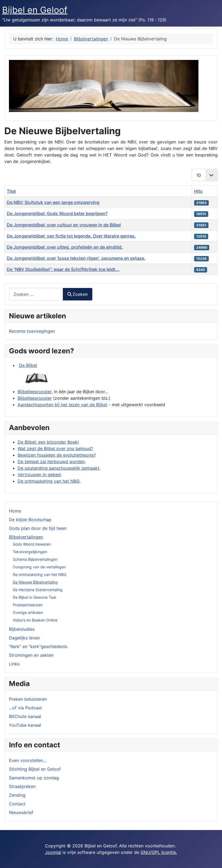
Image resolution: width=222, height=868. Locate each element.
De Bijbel (28, 365)
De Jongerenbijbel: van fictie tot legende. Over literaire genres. (71, 236)
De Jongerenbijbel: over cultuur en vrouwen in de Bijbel (64, 225)
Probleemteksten (28, 605)
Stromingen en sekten (31, 655)
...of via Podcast (25, 707)
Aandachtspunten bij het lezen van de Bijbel (62, 404)
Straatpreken (22, 786)
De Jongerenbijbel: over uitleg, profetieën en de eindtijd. (65, 247)
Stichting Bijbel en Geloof (35, 769)
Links (14, 664)
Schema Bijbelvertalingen (35, 559)
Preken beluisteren (28, 699)
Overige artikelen (28, 612)
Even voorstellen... (27, 760)
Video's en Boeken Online (35, 620)
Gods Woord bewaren (32, 544)
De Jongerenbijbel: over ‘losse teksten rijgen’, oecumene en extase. (76, 258)
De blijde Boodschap (30, 519)
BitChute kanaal (25, 716)
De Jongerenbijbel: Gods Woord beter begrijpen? (57, 213)
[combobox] (36, 294)
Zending (17, 795)
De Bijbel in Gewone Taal (34, 597)
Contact (17, 803)
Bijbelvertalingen (26, 537)
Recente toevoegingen (32, 331)
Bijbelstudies (22, 629)
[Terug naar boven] (212, 858)
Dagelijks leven (24, 637)
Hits (198, 191)
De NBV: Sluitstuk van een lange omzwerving (53, 202)
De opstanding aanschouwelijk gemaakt (58, 468)
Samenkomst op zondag (34, 777)
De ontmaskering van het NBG (39, 574)
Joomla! (53, 852)
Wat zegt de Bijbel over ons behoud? (55, 448)
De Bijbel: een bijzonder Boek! (48, 442)
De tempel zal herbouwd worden (51, 461)
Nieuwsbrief (21, 812)
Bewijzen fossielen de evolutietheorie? (57, 455)
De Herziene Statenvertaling (38, 589)
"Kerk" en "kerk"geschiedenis (38, 646)
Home (15, 511)
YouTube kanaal (25, 725)
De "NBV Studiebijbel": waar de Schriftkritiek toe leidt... (63, 269)
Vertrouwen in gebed (39, 474)
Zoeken (80, 294)
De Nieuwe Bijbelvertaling (35, 582)
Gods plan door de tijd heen (37, 528)
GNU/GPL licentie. (159, 852)
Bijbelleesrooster (34, 391)
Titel (11, 191)
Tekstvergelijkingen (30, 551)
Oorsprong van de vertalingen (39, 567)
